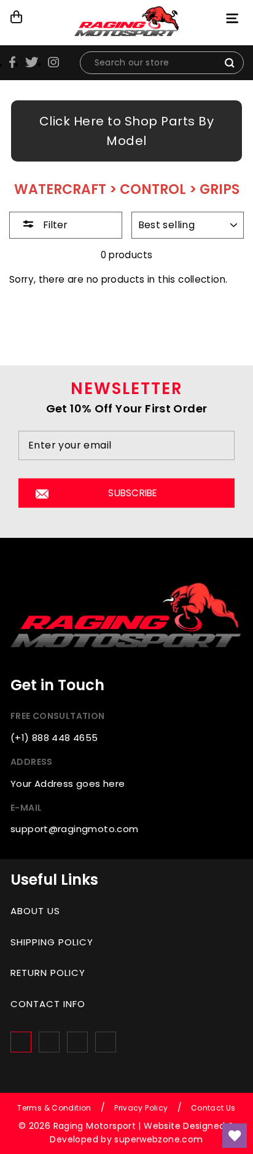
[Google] (77, 1042)
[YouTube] (105, 1042)
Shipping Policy (51, 942)
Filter (54, 225)
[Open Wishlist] (234, 1135)
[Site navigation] (234, 18)
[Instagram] (49, 1042)
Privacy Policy (141, 1108)
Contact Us (213, 1108)
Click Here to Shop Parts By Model (126, 131)
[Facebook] (20, 1042)
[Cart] (17, 17)
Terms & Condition (54, 1108)
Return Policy (47, 972)
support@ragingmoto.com (74, 828)
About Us (35, 910)
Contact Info (47, 1003)
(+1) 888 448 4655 (54, 737)
